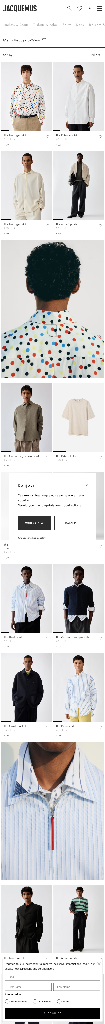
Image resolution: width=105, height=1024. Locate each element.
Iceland (70, 522)
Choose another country (32, 537)
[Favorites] (48, 136)
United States (34, 522)
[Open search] (69, 8)
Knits (80, 25)
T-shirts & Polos (45, 25)
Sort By (7, 55)
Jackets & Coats (16, 25)
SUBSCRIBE (52, 1013)
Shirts (67, 25)
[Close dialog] (99, 963)
